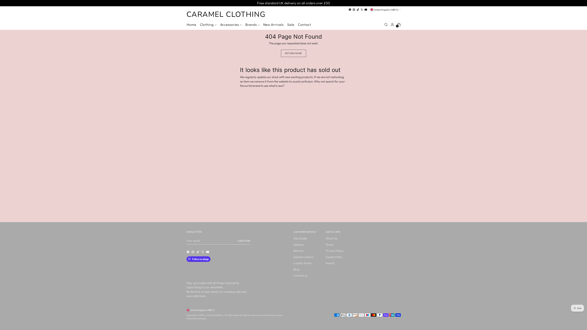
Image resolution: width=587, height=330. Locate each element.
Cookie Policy (334, 257)
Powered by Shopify (196, 318)
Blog (296, 269)
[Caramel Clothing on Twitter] (361, 9)
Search (330, 263)
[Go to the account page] (392, 25)
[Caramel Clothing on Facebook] (350, 9)
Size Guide (300, 238)
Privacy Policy (334, 251)
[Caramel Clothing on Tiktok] (357, 9)
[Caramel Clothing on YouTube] (365, 9)
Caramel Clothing (214, 315)
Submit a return (303, 257)
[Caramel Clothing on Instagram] (354, 9)
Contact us (300, 275)
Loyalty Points (303, 263)
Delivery (299, 244)
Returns (298, 251)
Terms (329, 244)
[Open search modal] (386, 25)
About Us (331, 238)
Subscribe (244, 240)
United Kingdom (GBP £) (386, 9)
